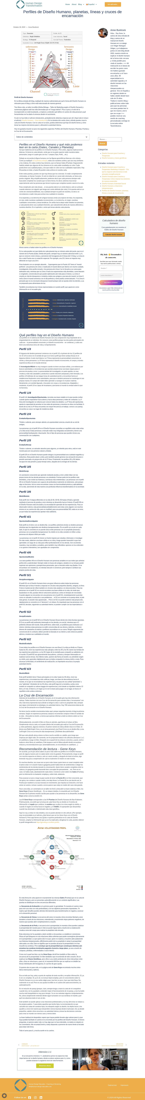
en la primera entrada (39, 160)
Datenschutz (112, 1085)
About (74, 4)
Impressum (124, 1085)
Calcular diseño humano (113, 234)
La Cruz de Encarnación (36, 695)
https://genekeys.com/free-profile (47, 822)
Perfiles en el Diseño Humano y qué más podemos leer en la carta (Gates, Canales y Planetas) (50, 146)
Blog (80, 4)
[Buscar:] (110, 139)
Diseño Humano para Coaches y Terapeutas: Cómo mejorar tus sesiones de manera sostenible (116, 179)
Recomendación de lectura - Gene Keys (47, 749)
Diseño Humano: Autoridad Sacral (114, 183)
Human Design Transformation (34, 4)
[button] (86, 137)
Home (67, 4)
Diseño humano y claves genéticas (114, 158)
